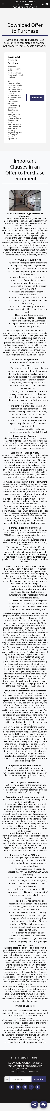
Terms (12, 1072)
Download (37, 97)
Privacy (22, 1072)
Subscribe (38, 1079)
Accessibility (33, 1072)
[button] (3, 4)
